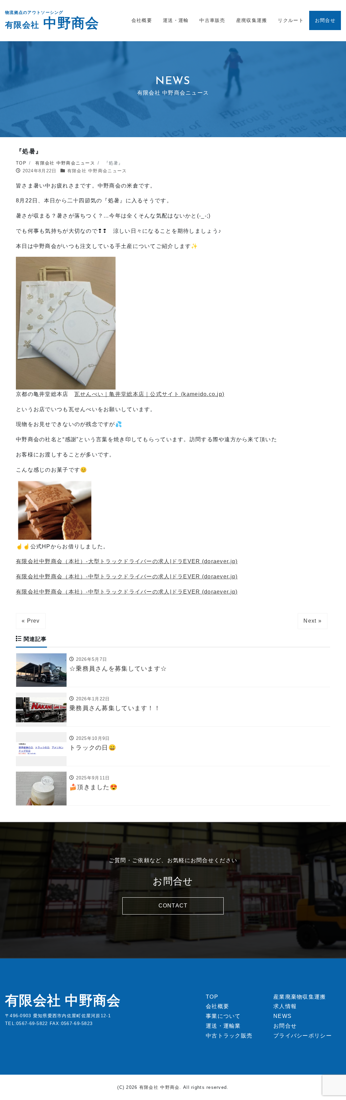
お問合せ (325, 20)
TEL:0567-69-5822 (26, 1023)
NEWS (282, 1016)
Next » (312, 621)
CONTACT (173, 905)
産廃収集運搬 (251, 20)
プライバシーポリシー (302, 1036)
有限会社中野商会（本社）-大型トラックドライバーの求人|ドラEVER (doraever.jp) (127, 561)
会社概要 (141, 20)
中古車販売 (212, 20)
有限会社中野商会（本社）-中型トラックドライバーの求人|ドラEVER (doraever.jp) (127, 576)
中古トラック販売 (229, 1036)
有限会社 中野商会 (63, 1000)
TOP (212, 997)
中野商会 (52, 23)
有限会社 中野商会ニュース (97, 170)
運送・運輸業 (223, 1026)
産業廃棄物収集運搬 (299, 997)
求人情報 (285, 1006)
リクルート (290, 20)
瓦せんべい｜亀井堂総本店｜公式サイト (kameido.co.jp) (149, 394)
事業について (223, 1016)
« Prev (31, 621)
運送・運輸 (176, 20)
